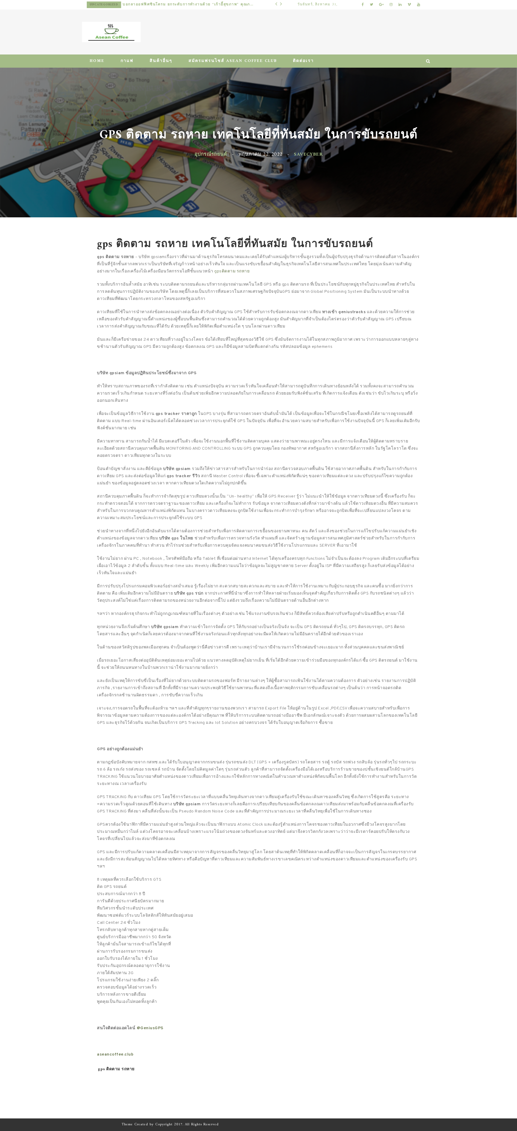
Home (97, 61)
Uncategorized (109, 4)
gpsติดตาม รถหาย (232, 271)
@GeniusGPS (150, 1028)
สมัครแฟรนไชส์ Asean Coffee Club (232, 61)
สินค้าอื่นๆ (161, 61)
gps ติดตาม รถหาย (116, 1069)
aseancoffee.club (115, 1054)
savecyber (308, 154)
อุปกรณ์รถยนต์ (210, 154)
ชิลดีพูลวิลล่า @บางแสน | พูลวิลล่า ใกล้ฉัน (168, 4)
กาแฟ (127, 61)
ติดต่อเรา (303, 61)
